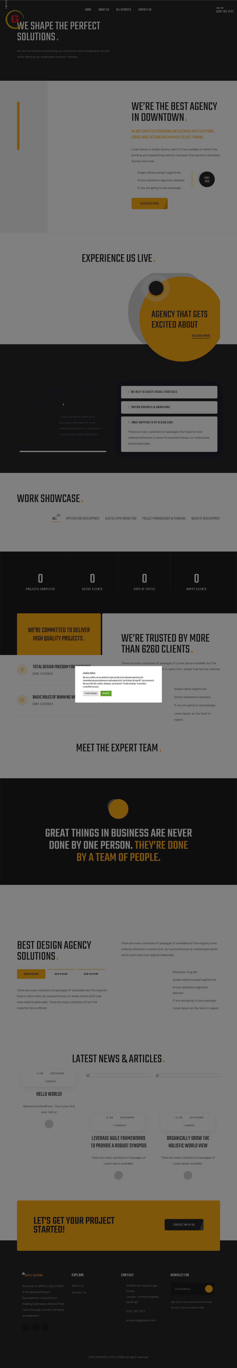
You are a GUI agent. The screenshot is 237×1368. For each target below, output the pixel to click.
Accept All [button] (106, 693)
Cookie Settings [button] (91, 693)
